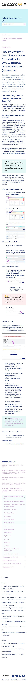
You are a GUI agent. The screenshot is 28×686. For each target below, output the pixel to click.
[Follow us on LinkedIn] (20, 676)
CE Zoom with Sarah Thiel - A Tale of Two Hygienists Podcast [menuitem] (13, 593)
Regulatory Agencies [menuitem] (8, 567)
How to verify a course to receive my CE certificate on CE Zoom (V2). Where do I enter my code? (13, 490)
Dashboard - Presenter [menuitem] (10, 509)
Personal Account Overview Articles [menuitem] (14, 501)
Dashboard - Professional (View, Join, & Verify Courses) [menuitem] (14, 505)
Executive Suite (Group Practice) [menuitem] (12, 563)
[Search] (24, 24)
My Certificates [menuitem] (8, 532)
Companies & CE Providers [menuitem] (10, 557)
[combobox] (12, 24)
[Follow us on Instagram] (16, 676)
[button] (25, 496)
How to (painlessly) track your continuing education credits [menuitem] (13, 650)
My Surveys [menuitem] (7, 536)
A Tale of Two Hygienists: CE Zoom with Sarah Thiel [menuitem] (13, 617)
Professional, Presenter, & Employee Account (12, 39)
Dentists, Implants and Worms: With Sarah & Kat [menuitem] (14, 628)
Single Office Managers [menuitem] (9, 560)
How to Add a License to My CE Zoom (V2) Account (12, 466)
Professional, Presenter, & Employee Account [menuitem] (13, 497)
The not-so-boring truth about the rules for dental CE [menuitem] (13, 656)
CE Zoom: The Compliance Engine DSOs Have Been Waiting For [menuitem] (13, 645)
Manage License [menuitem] (9, 522)
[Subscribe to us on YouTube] (23, 676)
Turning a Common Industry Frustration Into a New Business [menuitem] (14, 634)
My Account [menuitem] (7, 516)
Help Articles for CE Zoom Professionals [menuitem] (11, 549)
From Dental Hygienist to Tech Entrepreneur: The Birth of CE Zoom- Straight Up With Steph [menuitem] (14, 610)
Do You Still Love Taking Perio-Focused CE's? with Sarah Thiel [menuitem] (13, 588)
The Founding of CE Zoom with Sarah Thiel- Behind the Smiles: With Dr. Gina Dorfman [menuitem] (14, 598)
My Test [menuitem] (6, 539)
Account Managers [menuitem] (9, 519)
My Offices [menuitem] (7, 542)
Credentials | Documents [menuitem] (11, 554)
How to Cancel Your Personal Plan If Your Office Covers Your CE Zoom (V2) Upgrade (13, 484)
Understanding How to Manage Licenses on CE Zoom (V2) (13, 478)
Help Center (5, 35)
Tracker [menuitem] (6, 545)
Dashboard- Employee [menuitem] (10, 513)
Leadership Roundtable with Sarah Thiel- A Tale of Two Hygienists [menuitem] (13, 604)
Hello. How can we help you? (12, 19)
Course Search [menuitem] (8, 526)
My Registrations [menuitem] (9, 529)
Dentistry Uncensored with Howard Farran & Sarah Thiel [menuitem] (14, 623)
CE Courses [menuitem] (5, 577)
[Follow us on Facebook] (13, 676)
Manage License (6, 47)
